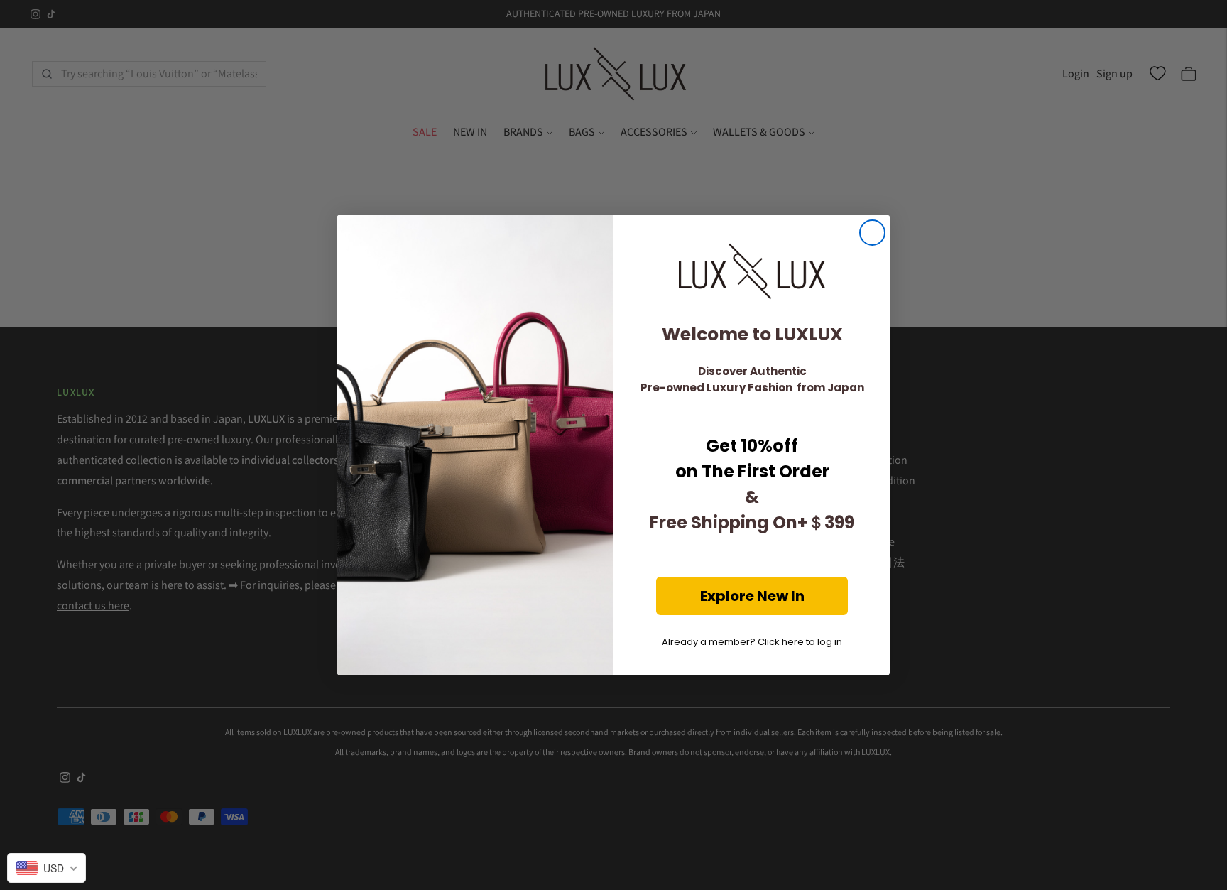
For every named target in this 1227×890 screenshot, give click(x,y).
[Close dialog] (872, 232)
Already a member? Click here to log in (752, 641)
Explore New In (752, 596)
